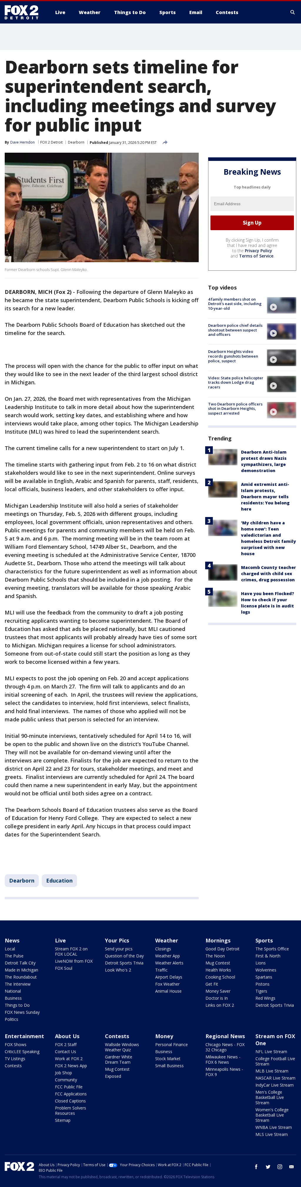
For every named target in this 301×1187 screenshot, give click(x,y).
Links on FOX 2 (219, 1005)
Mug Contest (217, 963)
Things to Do (17, 1005)
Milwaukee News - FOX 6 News (222, 1059)
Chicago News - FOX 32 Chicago (225, 1047)
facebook (256, 1166)
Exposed (113, 1076)
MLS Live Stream (271, 1134)
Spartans (263, 977)
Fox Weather (167, 984)
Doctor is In (216, 998)
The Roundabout (21, 977)
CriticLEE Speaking (22, 1051)
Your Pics (117, 940)
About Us (67, 1036)
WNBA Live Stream (273, 1127)
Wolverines (265, 970)
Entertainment (24, 1036)
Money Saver (217, 991)
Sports (264, 940)
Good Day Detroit (222, 949)
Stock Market (167, 1058)
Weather (166, 940)
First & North (267, 956)
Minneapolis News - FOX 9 (224, 1071)
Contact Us (65, 1051)
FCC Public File (69, 1087)
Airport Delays (168, 977)
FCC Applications (71, 1094)
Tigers (261, 991)
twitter (268, 1166)
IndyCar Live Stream (274, 1085)
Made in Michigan (21, 970)
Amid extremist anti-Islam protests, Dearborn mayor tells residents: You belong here (265, 496)
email (291, 1166)
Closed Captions (70, 1101)
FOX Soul (63, 968)
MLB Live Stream (271, 1071)
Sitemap (63, 1120)
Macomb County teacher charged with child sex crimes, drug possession (268, 573)
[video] (281, 305)
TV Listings (15, 1058)
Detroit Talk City (20, 963)
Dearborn (76, 142)
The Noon (215, 956)
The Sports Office (272, 949)
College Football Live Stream (275, 1061)
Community (66, 1079)
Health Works (218, 970)
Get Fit (211, 984)
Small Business (169, 1065)
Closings (163, 949)
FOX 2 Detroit (51, 142)
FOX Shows (15, 1044)
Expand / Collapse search (292, 12)
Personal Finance (171, 1044)
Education (59, 880)
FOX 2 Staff (65, 1044)
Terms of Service (256, 256)
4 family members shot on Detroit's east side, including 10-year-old (235, 304)
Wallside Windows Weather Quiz (122, 1047)
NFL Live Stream (271, 1051)
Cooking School (220, 977)
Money (164, 1036)
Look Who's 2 (118, 970)
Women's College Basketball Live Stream (272, 1115)
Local (10, 949)
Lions (260, 963)
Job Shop (63, 1072)
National (13, 991)
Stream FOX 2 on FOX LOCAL (71, 951)
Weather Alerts (169, 963)
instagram (280, 1166)
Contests (13, 1065)
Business (13, 998)
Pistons (262, 984)
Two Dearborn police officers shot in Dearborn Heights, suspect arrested (235, 408)
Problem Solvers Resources (70, 1110)
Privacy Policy (258, 250)
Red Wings (265, 998)
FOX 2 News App (71, 1065)
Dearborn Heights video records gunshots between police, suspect (233, 356)
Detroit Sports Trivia (124, 963)
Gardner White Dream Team (118, 1059)
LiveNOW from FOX (74, 961)
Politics (11, 1019)
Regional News (225, 1036)
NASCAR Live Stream (275, 1078)
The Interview (18, 984)
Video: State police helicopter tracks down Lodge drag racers (235, 382)
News (12, 940)
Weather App (167, 956)
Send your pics (119, 949)
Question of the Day (124, 956)
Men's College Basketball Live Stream (269, 1097)
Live (60, 940)
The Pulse (14, 956)
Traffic (161, 970)
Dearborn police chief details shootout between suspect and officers (235, 330)
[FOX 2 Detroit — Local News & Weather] (24, 12)
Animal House (168, 991)
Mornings (217, 940)
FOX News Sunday (22, 1012)
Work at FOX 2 (69, 1058)
